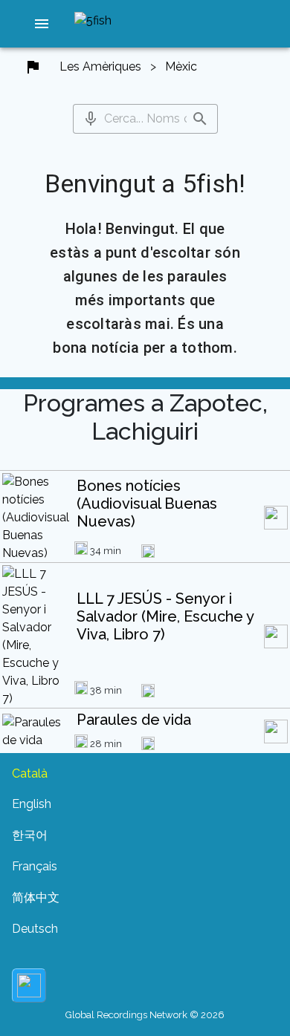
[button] (42, 24)
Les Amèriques (100, 66)
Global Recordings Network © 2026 (145, 1014)
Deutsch (35, 929)
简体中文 (35, 897)
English (31, 804)
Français (34, 866)
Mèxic (181, 66)
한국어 (30, 835)
